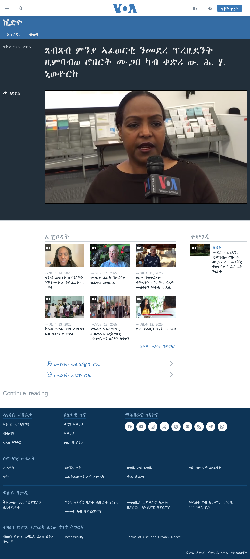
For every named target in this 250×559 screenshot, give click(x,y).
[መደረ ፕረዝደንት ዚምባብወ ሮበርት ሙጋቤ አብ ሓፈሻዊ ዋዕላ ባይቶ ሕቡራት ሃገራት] (200, 250)
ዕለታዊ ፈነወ (73, 442)
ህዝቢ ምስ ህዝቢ (139, 468)
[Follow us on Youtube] (141, 426)
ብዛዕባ (33, 34)
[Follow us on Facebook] (129, 426)
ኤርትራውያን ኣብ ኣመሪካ (84, 477)
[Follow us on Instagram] (152, 426)
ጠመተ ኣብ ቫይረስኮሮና (83, 511)
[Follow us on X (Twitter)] (164, 426)
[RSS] (199, 426)
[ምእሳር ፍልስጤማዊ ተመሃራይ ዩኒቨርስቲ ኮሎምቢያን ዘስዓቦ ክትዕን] (110, 307)
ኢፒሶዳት (14, 34)
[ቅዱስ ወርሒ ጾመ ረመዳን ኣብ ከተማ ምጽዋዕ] (64, 307)
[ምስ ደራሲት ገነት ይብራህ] (156, 307)
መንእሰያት (73, 468)
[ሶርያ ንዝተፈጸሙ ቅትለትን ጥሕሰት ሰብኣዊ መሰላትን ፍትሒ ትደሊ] (156, 255)
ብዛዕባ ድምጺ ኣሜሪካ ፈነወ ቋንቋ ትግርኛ (28, 539)
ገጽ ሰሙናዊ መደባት (205, 468)
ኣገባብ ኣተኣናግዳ (16, 424)
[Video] (195, 8)
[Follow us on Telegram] (210, 426)
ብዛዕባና (8, 433)
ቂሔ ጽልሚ (136, 477)
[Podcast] (176, 426)
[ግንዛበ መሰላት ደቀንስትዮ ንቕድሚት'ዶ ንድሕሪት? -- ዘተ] (64, 255)
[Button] (11, 94)
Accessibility (74, 537)
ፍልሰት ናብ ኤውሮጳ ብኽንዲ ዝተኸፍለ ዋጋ (211, 505)
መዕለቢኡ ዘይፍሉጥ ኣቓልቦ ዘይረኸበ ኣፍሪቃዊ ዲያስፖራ (149, 505)
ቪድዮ (217, 248)
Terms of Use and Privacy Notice (154, 537)
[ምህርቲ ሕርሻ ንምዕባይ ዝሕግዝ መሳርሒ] (110, 255)
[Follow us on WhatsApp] (222, 426)
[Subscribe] (187, 426)
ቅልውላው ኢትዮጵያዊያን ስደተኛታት (22, 505)
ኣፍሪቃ (69, 433)
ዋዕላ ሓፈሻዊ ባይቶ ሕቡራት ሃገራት (92, 502)
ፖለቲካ (8, 468)
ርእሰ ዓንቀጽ (12, 442)
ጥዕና (6, 477)
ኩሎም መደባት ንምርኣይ (158, 346)
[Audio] (209, 8)
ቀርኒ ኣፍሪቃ (74, 424)
